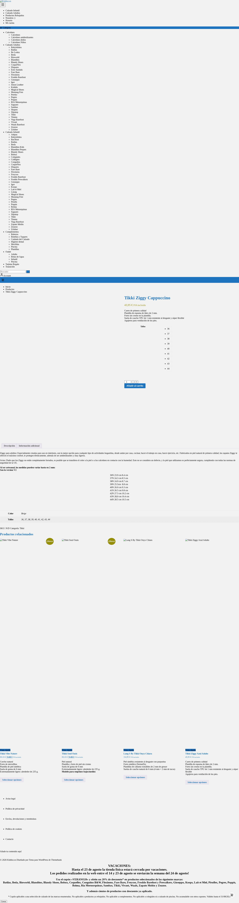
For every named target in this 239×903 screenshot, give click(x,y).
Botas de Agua (17, 257)
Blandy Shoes (17, 62)
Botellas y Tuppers (19, 237)
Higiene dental (17, 242)
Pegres (14, 97)
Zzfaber (14, 129)
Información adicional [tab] (29, 446)
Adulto (14, 254)
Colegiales (15, 157)
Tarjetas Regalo (12, 264)
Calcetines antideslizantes (22, 37)
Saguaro (14, 104)
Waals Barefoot (17, 124)
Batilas (14, 50)
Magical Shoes (17, 89)
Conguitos (15, 162)
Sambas (14, 107)
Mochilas (15, 244)
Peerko (14, 94)
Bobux (14, 154)
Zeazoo (14, 127)
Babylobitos (16, 47)
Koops (14, 187)
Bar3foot (15, 139)
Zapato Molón (17, 224)
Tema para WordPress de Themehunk (45, 860)
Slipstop (14, 112)
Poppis (14, 99)
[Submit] (28, 271)
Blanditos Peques (18, 149)
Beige (23, 513)
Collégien (15, 159)
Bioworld (15, 57)
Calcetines (10, 32)
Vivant (14, 122)
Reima (14, 207)
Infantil (14, 259)
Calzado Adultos (13, 45)
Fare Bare (15, 72)
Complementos (12, 232)
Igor (13, 82)
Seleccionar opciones (11, 780)
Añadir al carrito (135, 386)
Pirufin (14, 202)
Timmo (14, 117)
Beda (13, 55)
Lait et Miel (16, 189)
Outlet (8, 252)
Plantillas (15, 249)
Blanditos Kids (17, 147)
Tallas (143, 326)
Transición (10, 266)
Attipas (14, 134)
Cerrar (3, 902)
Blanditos (15, 60)
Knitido (14, 87)
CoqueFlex (16, 65)
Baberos (14, 234)
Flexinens (15, 75)
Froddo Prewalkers (19, 179)
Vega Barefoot (17, 119)
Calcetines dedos (18, 40)
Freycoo (14, 174)
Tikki (13, 114)
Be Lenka (15, 52)
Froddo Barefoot (18, 77)
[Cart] (119, 280)
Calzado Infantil (13, 132)
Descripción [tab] (9, 446)
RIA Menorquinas (19, 102)
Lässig (14, 192)
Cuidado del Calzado (20, 239)
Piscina (14, 247)
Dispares (15, 67)
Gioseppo (15, 80)
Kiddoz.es (11, 860)
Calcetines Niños (18, 42)
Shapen (14, 109)
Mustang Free (17, 92)
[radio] (169, 328)
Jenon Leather (17, 85)
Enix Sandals (17, 70)
